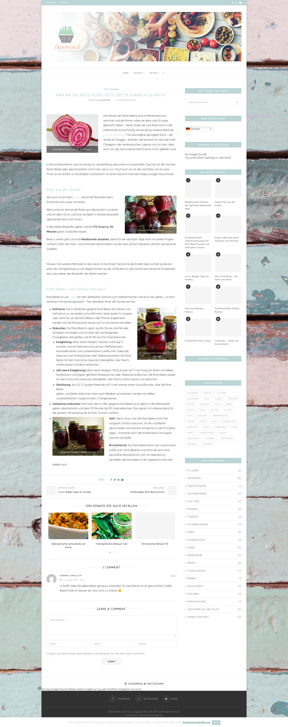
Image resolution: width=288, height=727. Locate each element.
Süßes (190, 433)
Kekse (202, 410)
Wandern (209, 438)
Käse (189, 415)
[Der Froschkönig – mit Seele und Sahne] (228, 263)
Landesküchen (214, 539)
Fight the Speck (214, 485)
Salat (214, 421)
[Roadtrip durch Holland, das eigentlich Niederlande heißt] (198, 189)
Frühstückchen (214, 570)
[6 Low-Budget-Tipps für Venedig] (198, 263)
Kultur (228, 410)
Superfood (220, 427)
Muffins (191, 421)
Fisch (206, 398)
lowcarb (201, 415)
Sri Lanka (214, 470)
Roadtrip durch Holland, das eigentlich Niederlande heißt (198, 205)
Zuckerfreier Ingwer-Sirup (198, 340)
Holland (204, 404)
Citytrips (221, 393)
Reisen (153, 73)
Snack (206, 427)
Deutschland (214, 586)
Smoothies (192, 427)
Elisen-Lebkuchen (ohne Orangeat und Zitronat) (227, 239)
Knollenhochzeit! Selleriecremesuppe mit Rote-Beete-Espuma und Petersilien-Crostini (197, 242)
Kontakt (64, 2)
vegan (223, 433)
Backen (207, 393)
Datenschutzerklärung (151, 715)
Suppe (234, 427)
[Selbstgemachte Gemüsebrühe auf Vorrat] (155, 526)
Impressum (131, 715)
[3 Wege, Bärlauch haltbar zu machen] (68, 526)
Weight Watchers (214, 616)
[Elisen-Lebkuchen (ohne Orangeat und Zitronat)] (228, 224)
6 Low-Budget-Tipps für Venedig (197, 278)
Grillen (190, 404)
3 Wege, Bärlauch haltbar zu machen (68, 543)
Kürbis (77, 197)
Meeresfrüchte (219, 415)
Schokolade (229, 421)
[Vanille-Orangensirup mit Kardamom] (112, 526)
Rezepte (138, 73)
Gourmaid (104, 99)
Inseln (229, 404)
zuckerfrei (207, 444)
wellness (191, 444)
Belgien (214, 578)
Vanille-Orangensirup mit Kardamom (111, 543)
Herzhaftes (214, 478)
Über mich (51, 2)
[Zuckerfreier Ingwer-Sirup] (198, 327)
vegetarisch (193, 438)
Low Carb (214, 501)
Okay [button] (216, 722)
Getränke (214, 593)
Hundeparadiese (214, 524)
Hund (217, 404)
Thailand (214, 516)
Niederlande (214, 555)
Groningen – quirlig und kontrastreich (226, 342)
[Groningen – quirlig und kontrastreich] (228, 327)
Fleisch (218, 398)
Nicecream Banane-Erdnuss (194, 310)
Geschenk (233, 398)
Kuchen (214, 410)
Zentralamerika (214, 493)
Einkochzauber (111, 89)
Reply (173, 576)
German (195, 129)
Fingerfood (192, 398)
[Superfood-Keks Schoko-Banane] (228, 295)
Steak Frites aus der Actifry (225, 203)
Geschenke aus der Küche (214, 609)
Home (126, 73)
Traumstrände (206, 433)
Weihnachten (226, 438)
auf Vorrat (192, 393)
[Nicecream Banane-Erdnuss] (198, 295)
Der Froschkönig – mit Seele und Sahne (226, 278)
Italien (190, 410)
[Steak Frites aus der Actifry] (228, 189)
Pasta (203, 421)
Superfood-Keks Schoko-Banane (227, 310)
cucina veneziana (115, 134)
